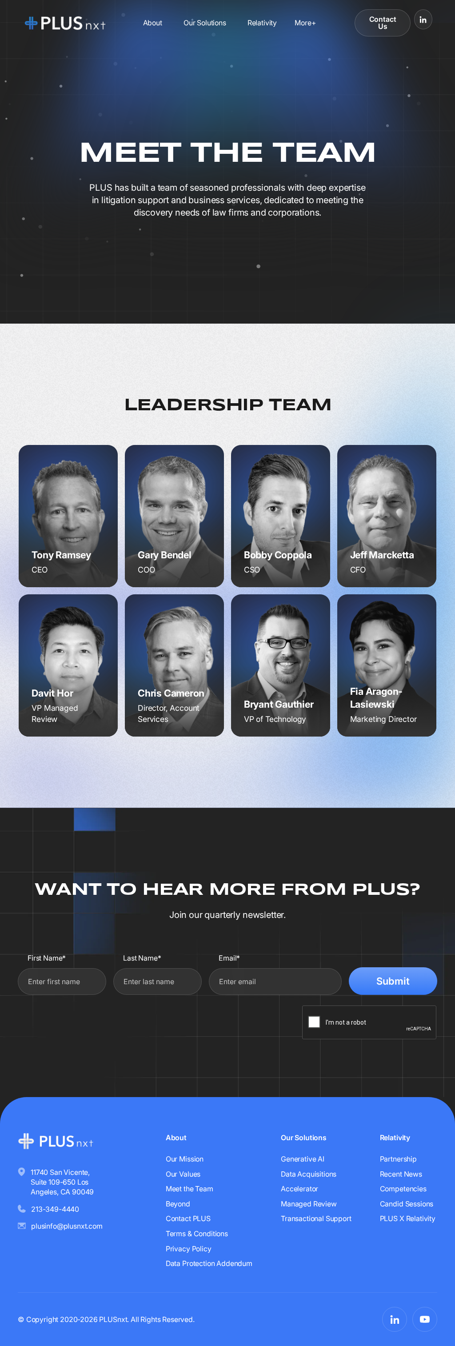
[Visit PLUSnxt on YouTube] (424, 1319)
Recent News (401, 1174)
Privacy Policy (189, 1248)
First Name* (47, 957)
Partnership (398, 1158)
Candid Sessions (407, 1203)
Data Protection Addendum (209, 1263)
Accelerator (299, 1188)
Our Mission (185, 1158)
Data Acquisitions (308, 1174)
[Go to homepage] (65, 22)
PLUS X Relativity (407, 1218)
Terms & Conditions (197, 1233)
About (152, 22)
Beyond (178, 1203)
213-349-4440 (55, 1209)
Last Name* (142, 957)
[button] (305, 22)
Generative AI (302, 1158)
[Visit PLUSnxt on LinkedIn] (423, 19)
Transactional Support (316, 1218)
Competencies (403, 1188)
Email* (229, 957)
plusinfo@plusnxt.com (67, 1226)
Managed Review (309, 1203)
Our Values (183, 1174)
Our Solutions (205, 22)
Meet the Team (189, 1188)
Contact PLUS (188, 1218)
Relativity (262, 22)
